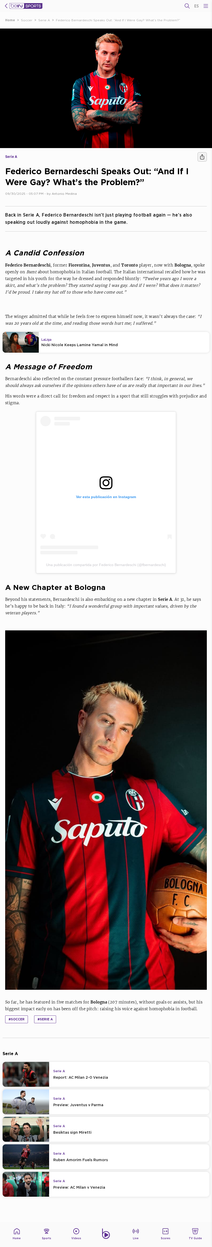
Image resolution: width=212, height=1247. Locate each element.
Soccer (26, 20)
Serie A (44, 20)
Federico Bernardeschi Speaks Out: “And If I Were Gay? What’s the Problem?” (118, 20)
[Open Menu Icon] (206, 6)
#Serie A (45, 1019)
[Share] (202, 157)
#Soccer (17, 1019)
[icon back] (6, 6)
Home (10, 20)
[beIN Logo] (25, 6)
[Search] (187, 6)
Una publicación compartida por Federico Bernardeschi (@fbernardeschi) (106, 565)
